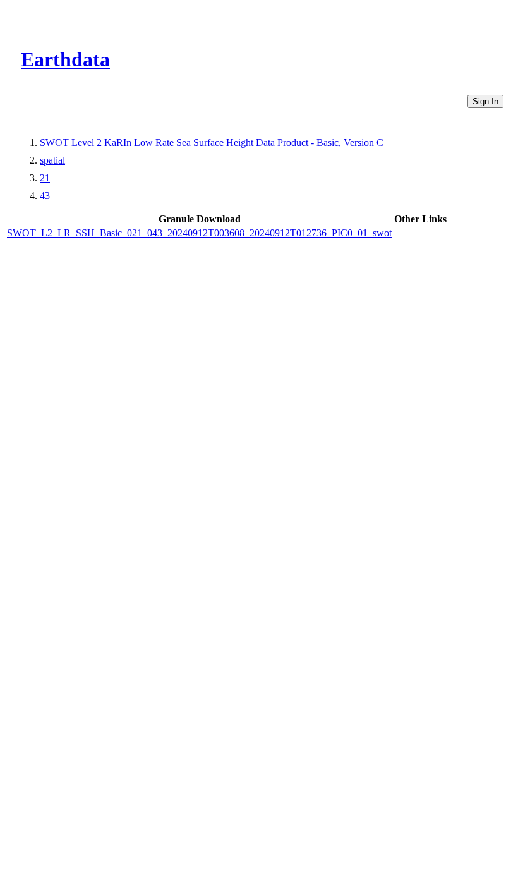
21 (45, 177)
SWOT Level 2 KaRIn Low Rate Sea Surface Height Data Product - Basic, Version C (211, 142)
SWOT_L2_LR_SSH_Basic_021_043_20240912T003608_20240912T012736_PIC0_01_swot (199, 232)
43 (45, 195)
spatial (52, 160)
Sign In (485, 101)
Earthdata (65, 59)
